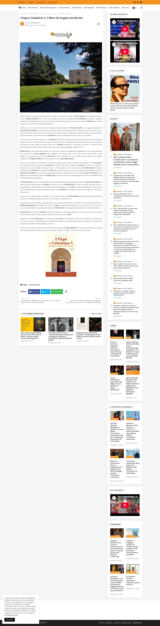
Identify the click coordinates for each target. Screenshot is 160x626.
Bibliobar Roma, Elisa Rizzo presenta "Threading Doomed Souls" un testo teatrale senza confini (88, 335)
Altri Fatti (125, 8)
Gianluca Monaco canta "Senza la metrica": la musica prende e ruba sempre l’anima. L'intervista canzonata (132, 431)
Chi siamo (21, 2)
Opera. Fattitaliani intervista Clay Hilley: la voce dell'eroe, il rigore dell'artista (116, 384)
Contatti (30, 2)
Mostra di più (97, 314)
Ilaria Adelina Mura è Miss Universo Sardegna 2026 (123, 279)
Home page (24, 14)
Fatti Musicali (89, 8)
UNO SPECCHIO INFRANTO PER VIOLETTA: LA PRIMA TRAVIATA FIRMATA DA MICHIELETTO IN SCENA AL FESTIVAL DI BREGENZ (132, 386)
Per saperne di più (11, 615)
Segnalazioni (52, 2)
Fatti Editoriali (64, 8)
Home (23, 8)
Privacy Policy (41, 2)
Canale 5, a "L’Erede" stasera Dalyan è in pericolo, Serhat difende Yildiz (124, 293)
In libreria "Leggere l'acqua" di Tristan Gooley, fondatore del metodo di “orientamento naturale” (132, 548)
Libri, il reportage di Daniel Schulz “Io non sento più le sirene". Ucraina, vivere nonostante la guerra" (30, 335)
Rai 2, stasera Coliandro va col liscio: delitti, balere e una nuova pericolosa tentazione (126, 266)
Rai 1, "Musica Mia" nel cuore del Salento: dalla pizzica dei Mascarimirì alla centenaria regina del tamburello (125, 211)
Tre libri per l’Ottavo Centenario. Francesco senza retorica (133, 581)
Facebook (35, 292)
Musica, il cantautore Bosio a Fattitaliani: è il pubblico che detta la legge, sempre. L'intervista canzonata (116, 469)
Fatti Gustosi (77, 8)
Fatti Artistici (33, 8)
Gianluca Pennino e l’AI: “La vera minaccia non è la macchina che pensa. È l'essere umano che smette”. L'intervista (116, 549)
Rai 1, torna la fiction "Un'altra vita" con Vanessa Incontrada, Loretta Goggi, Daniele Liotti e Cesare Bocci (126, 161)
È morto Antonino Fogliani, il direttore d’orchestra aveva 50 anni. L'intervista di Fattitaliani (116, 349)
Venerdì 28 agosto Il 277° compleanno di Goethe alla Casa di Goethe (126, 196)
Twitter (46, 292)
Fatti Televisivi (114, 8)
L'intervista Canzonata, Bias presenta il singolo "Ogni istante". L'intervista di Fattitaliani (132, 467)
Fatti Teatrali (101, 8)
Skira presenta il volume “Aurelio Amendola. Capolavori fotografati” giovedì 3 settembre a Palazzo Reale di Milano (60, 336)
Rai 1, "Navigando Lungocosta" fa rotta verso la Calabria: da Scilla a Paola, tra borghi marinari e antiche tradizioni (126, 228)
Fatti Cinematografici (48, 8)
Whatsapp (58, 292)
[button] (141, 8)
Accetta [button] (10, 620)
